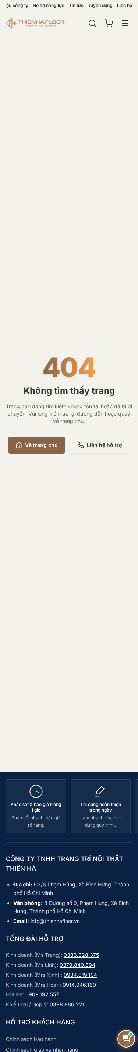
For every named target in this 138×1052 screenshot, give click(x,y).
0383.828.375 (81, 955)
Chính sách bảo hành (31, 1039)
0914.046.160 (79, 985)
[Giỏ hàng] (108, 23)
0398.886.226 (68, 1004)
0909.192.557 (42, 994)
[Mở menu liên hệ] (126, 1039)
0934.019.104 (80, 975)
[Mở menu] (124, 23)
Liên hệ (124, 5)
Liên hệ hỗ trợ (104, 445)
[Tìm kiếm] (92, 23)
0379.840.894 (77, 965)
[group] (69, 806)
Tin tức (76, 5)
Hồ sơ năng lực (48, 5)
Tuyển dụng (100, 5)
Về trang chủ (41, 445)
